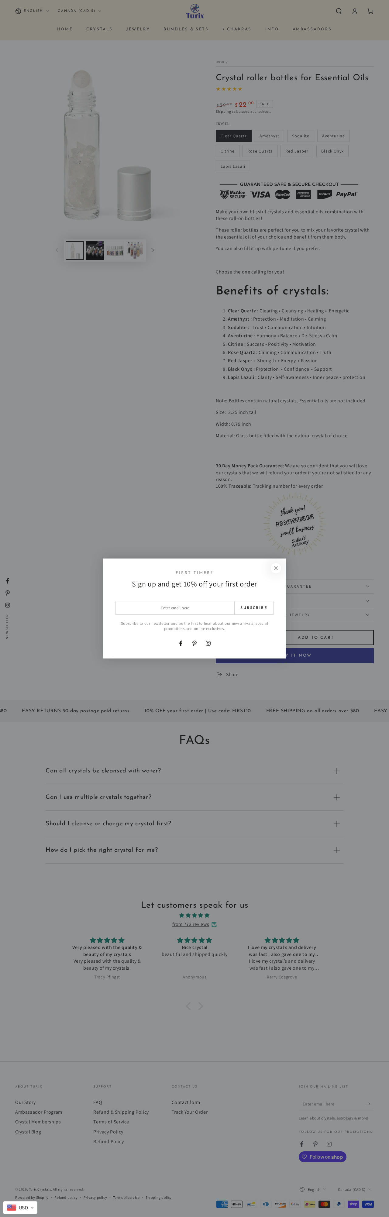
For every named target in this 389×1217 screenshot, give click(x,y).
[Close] (276, 568)
